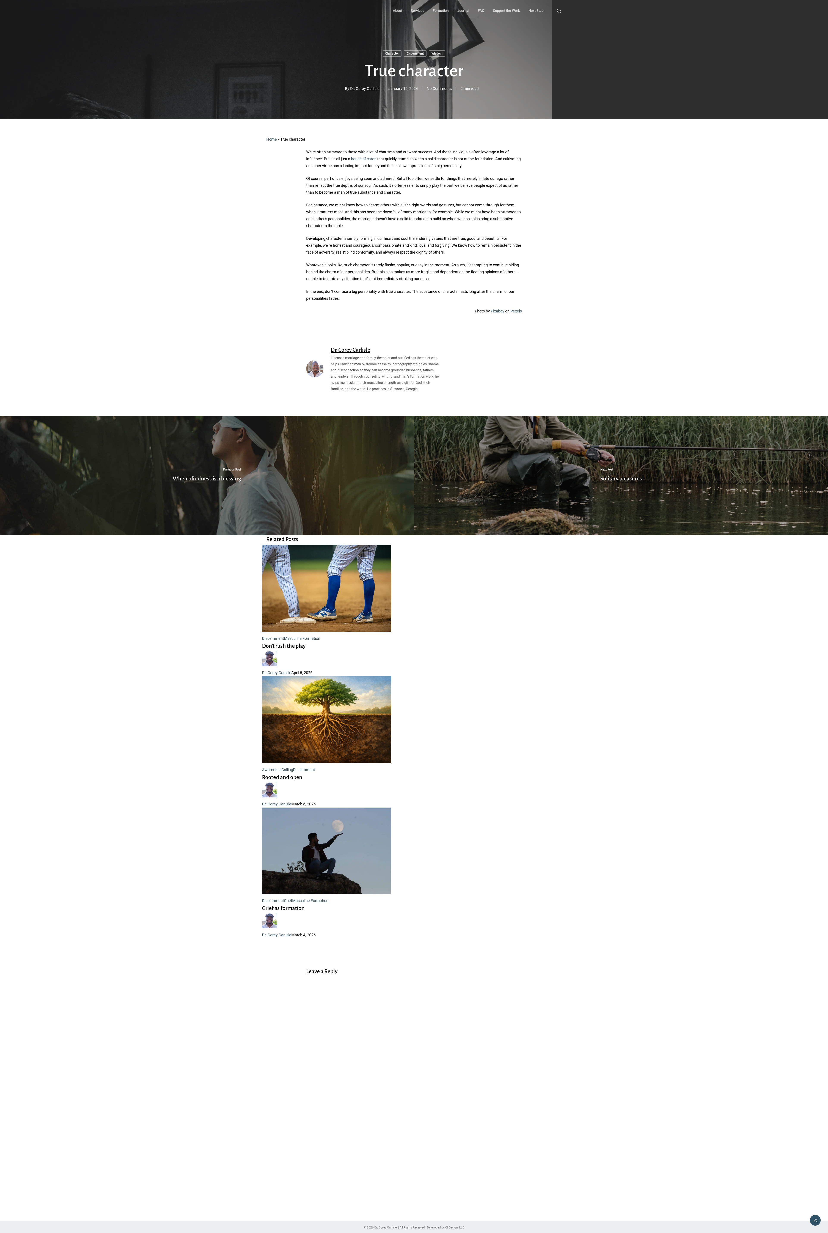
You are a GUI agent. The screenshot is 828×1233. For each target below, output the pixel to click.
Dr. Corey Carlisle (365, 88)
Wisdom (436, 53)
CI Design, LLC (454, 1227)
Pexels (516, 311)
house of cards (363, 159)
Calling (287, 769)
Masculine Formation (302, 638)
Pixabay (497, 311)
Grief (288, 900)
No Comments (439, 88)
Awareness (271, 769)
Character (392, 53)
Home (271, 139)
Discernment (415, 53)
